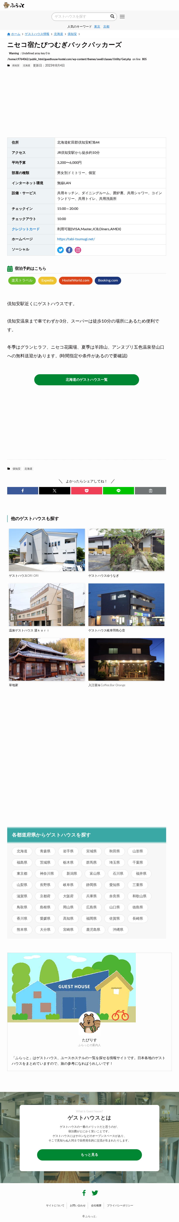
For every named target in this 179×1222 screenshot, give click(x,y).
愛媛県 (45, 918)
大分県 (45, 929)
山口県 (114, 907)
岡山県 (68, 907)
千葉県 (138, 862)
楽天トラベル (22, 280)
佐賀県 (114, 918)
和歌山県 (139, 896)
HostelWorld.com (75, 280)
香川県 (22, 918)
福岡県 (91, 918)
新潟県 (72, 873)
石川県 (118, 873)
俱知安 (15, 65)
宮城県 (91, 851)
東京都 (22, 873)
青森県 (45, 851)
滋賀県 (22, 896)
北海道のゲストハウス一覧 (87, 379)
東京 (97, 26)
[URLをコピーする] (150, 490)
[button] (22, 490)
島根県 (45, 907)
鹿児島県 (93, 929)
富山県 (95, 873)
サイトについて (55, 1205)
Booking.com (108, 280)
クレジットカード (26, 229)
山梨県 (22, 885)
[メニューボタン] (122, 17)
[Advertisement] (86, 102)
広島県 (91, 907)
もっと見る (89, 1154)
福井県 (141, 873)
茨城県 (45, 862)
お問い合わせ (78, 1205)
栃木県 (68, 862)
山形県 (138, 851)
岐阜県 (68, 885)
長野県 (45, 885)
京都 (106, 26)
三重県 (138, 885)
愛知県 (114, 885)
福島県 (22, 862)
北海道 (26, 65)
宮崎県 (68, 929)
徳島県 (138, 907)
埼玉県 (114, 862)
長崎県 (138, 918)
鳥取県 (22, 907)
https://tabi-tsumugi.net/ (76, 239)
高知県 (68, 918)
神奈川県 (47, 873)
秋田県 (114, 851)
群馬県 (91, 862)
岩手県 (68, 851)
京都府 (45, 896)
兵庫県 (91, 896)
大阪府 (68, 896)
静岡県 (91, 885)
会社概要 (96, 1205)
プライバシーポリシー (120, 1205)
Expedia (47, 280)
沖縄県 (118, 929)
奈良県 (114, 896)
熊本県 (22, 929)
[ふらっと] (13, 5)
